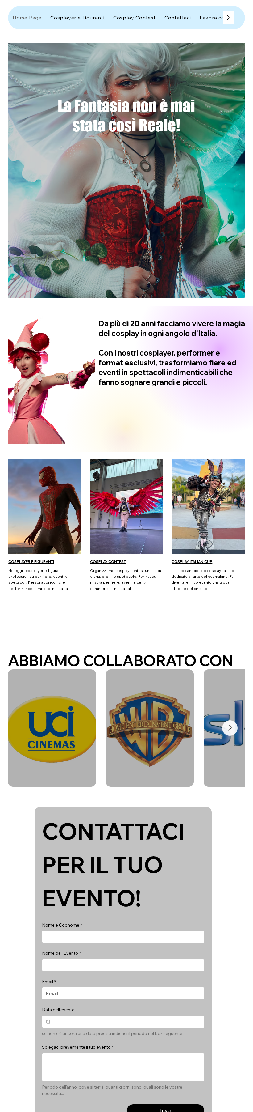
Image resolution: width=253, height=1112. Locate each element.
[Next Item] (230, 728)
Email (49, 981)
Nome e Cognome (62, 925)
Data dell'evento (58, 1009)
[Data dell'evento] (48, 1021)
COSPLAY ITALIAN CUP (192, 561)
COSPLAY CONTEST (108, 561)
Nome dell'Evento (61, 953)
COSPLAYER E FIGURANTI (31, 561)
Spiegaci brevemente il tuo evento (78, 1047)
